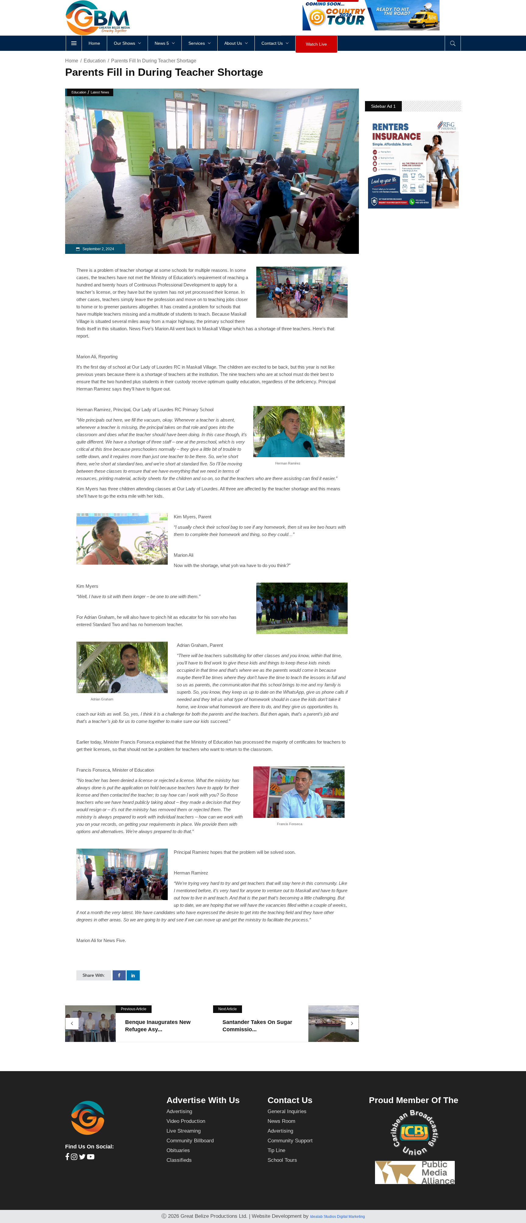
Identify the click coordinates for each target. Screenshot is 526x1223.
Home (71, 60)
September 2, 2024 (98, 249)
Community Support (290, 1141)
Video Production (186, 1121)
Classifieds (179, 1160)
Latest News (100, 92)
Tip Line (276, 1150)
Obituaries (178, 1150)
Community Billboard (190, 1141)
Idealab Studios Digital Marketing (337, 1216)
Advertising (179, 1111)
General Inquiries (287, 1111)
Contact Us (290, 1100)
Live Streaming (184, 1131)
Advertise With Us (203, 1100)
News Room (281, 1121)
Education (95, 60)
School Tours (282, 1160)
